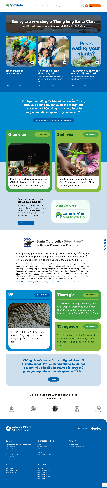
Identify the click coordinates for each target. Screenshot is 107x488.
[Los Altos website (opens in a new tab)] (35, 409)
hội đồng (39, 448)
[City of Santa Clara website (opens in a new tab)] (13, 409)
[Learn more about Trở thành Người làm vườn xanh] (21, 51)
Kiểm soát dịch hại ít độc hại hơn (14, 450)
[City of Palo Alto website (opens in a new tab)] (57, 409)
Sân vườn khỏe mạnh (11, 448)
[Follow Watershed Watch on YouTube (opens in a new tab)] (105, 249)
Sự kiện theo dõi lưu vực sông (76, 446)
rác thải (36, 273)
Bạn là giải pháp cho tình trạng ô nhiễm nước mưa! (53, 120)
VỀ (7, 464)
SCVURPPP (74, 260)
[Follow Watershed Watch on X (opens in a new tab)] (105, 246)
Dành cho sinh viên (42, 472)
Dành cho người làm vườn (43, 476)
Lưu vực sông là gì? (11, 468)
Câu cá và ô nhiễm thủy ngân (13, 457)
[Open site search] (82, 5)
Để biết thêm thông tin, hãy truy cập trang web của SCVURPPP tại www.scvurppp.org (48, 282)
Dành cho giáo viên (42, 474)
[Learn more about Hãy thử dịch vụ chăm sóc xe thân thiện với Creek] (86, 51)
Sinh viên (39, 452)
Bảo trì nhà (8, 461)
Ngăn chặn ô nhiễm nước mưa (44, 454)
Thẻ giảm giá (40, 468)
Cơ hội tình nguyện (74, 444)
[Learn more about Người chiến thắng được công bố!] (53, 51)
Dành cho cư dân (41, 478)
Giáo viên (39, 444)
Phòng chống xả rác (11, 446)
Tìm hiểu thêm (9, 85)
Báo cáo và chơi (96, 5)
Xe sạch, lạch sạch (10, 453)
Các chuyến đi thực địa (43, 446)
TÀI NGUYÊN (41, 464)
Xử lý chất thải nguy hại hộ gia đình (15, 455)
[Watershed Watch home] (20, 6)
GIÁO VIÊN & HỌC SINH (45, 441)
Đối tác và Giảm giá (11, 472)
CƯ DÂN (9, 441)
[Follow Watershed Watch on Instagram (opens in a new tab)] (105, 240)
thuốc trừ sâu (78, 271)
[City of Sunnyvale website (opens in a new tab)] (79, 409)
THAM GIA (72, 441)
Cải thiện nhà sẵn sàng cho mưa (14, 459)
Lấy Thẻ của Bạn (26, 223)
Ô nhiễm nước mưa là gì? (12, 470)
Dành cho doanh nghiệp (43, 470)
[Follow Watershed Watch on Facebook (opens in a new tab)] (105, 243)
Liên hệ (53, 379)
